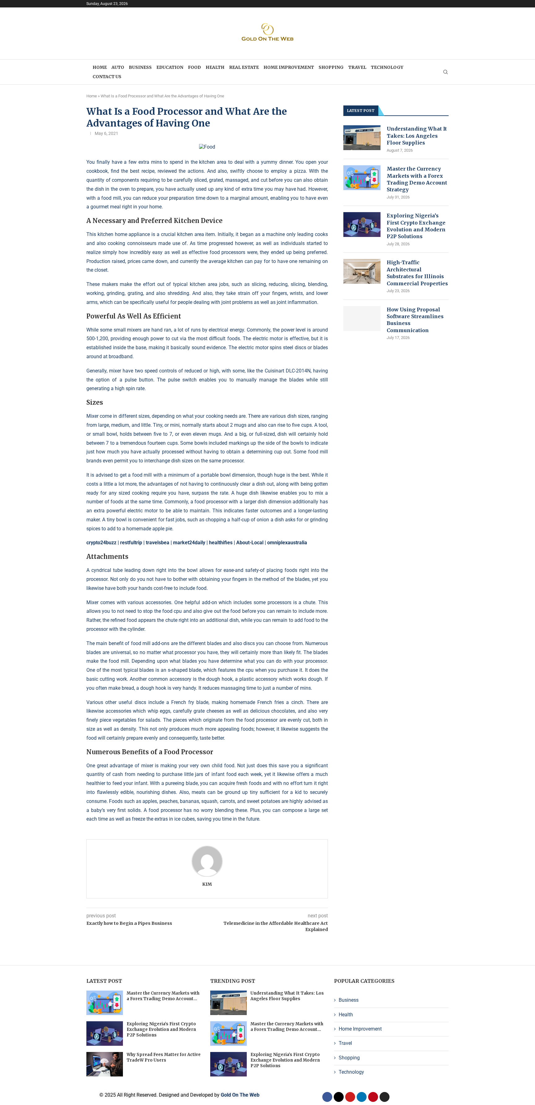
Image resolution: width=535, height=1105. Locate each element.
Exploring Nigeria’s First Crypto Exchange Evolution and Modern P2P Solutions (416, 225)
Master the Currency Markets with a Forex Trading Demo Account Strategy (417, 179)
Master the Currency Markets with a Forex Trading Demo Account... (163, 996)
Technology (387, 67)
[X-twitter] (339, 1097)
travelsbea (157, 543)
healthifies (221, 543)
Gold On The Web (240, 1095)
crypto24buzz (101, 543)
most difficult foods (218, 338)
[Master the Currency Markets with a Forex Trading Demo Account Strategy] (362, 177)
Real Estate (244, 67)
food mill (111, 198)
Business (140, 67)
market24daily (189, 543)
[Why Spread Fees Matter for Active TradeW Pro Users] (104, 1064)
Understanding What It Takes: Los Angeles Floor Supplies (417, 136)
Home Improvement (288, 67)
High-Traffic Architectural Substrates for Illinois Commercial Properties (417, 272)
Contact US (107, 76)
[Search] (445, 72)
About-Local (249, 543)
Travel (357, 67)
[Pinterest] (373, 1097)
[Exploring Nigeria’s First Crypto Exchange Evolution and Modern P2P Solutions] (362, 224)
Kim (207, 884)
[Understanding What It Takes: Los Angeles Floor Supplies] (362, 137)
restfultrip (131, 543)
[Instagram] (384, 1097)
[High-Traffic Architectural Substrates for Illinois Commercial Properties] (362, 271)
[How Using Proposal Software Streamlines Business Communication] (362, 318)
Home (100, 67)
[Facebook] (327, 1097)
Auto (117, 67)
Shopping (331, 67)
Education (169, 67)
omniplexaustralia (287, 543)
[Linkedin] (362, 1097)
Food (194, 67)
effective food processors (217, 252)
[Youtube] (350, 1097)
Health (215, 67)
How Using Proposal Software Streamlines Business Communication (415, 319)
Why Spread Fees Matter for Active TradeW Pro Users (164, 1057)
